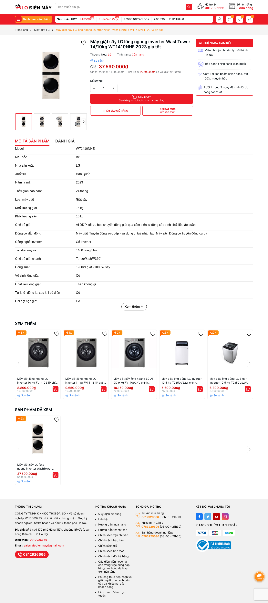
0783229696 (150, 526)
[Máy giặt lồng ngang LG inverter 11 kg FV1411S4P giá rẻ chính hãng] (85, 352)
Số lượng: (96, 80)
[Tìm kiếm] (189, 7)
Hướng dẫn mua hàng (112, 524)
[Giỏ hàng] (249, 19)
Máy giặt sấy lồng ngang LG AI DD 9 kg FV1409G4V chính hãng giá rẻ (133, 381)
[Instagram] (225, 516)
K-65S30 (159, 19)
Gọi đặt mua (168, 111)
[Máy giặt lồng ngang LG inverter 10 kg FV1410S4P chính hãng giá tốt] (37, 352)
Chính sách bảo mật (111, 551)
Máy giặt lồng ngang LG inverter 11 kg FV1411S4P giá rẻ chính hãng (85, 381)
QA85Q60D (87, 19)
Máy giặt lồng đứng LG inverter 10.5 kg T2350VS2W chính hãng (181, 381)
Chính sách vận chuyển (113, 535)
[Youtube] (216, 516)
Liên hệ (103, 519)
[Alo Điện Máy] (33, 7)
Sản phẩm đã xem (33, 409)
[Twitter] (207, 516)
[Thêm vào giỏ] (55, 389)
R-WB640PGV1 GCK (136, 19)
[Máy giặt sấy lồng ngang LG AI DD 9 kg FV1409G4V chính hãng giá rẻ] (134, 352)
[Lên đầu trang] (260, 566)
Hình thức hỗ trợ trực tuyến (111, 593)
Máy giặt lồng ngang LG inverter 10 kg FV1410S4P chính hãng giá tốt (37, 381)
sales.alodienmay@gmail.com (44, 545)
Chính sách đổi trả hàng (113, 556)
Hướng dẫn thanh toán (112, 529)
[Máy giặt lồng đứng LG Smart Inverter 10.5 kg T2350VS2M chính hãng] (230, 352)
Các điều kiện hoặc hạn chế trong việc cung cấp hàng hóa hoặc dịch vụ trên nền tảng (114, 566)
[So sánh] (97, 60)
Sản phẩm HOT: (67, 19)
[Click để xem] (51, 75)
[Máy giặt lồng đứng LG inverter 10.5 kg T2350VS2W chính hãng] (182, 352)
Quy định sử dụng (109, 513)
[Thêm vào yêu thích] (83, 42)
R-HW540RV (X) (109, 19)
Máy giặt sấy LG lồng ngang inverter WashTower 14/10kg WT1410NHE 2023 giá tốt (37, 467)
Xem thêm (25, 323)
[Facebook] (199, 516)
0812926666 (214, 8)
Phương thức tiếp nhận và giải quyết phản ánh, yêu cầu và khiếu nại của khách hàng (115, 581)
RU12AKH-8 (176, 19)
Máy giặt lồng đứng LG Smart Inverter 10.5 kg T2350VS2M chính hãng (228, 381)
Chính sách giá (107, 545)
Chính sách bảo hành (111, 540)
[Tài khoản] (219, 19)
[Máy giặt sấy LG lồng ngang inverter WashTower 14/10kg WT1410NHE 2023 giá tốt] (37, 438)
